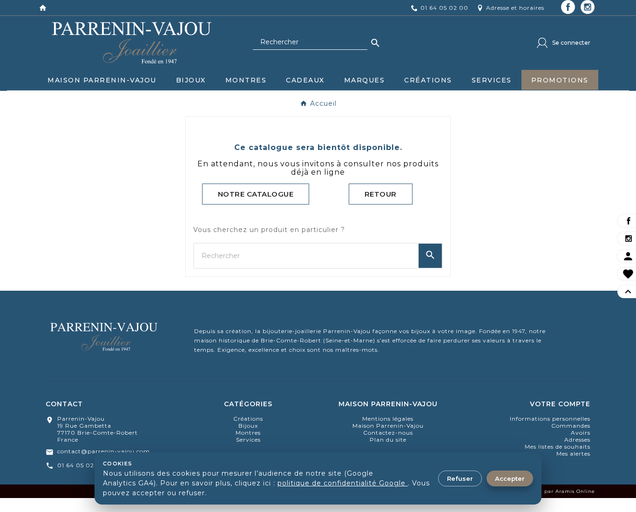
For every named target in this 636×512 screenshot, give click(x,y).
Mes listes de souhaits (557, 446)
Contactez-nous (388, 432)
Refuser (460, 478)
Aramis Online (575, 491)
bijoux (248, 425)
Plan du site (388, 439)
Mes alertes (573, 453)
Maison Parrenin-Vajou (388, 425)
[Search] (375, 43)
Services (248, 439)
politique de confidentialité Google (342, 483)
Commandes (570, 425)
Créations (248, 418)
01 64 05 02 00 (81, 465)
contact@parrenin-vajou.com (103, 451)
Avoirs (580, 432)
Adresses (577, 439)
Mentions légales (387, 418)
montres (248, 432)
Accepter (510, 478)
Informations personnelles (550, 418)
